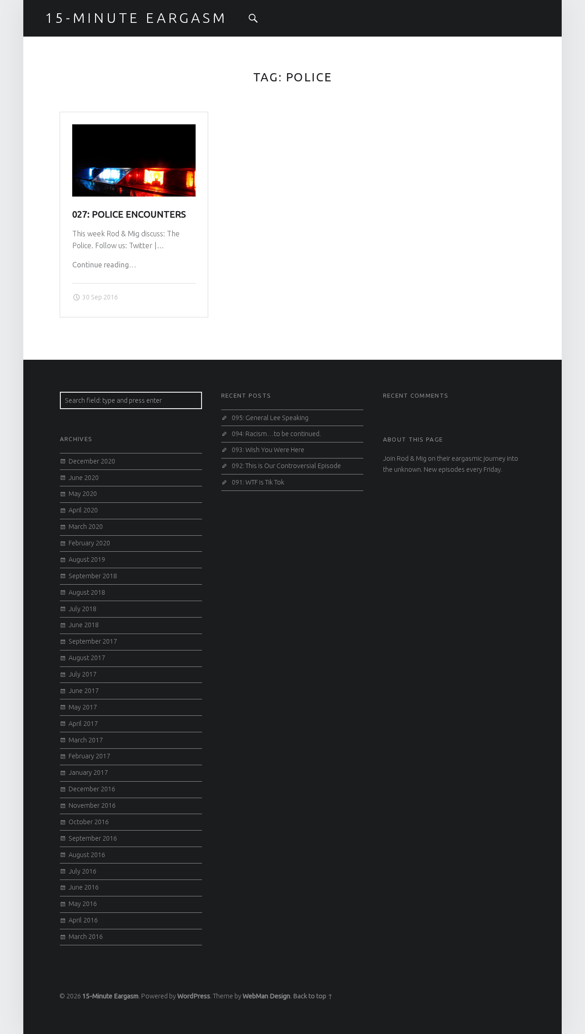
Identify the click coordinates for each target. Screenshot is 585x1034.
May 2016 (83, 903)
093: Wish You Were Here (268, 449)
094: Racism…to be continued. (276, 433)
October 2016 (89, 822)
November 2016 (92, 805)
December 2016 (92, 789)
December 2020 (92, 461)
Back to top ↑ (313, 996)
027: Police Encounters (129, 214)
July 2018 (82, 609)
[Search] (253, 18)
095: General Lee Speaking (270, 417)
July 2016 (82, 871)
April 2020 (83, 510)
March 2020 (86, 526)
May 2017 (83, 707)
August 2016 (87, 854)
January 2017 (88, 772)
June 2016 (84, 887)
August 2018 (87, 592)
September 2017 (93, 641)
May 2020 (83, 493)
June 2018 (84, 625)
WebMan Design (266, 996)
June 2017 (84, 690)
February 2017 (89, 756)
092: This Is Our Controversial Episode (286, 465)
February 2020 (89, 543)
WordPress (193, 996)
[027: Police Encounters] (134, 130)
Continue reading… (104, 265)
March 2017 (86, 740)
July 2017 (82, 674)
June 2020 (84, 477)
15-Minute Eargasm (110, 996)
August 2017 (87, 657)
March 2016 (86, 936)
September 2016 (93, 838)
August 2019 (87, 559)
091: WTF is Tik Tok (258, 482)
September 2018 (93, 576)
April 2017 (83, 723)
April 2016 (83, 920)
